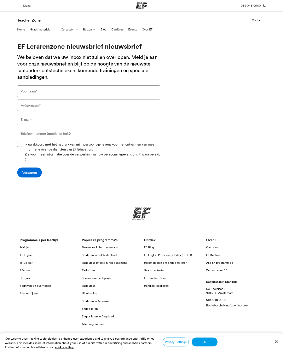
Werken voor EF (216, 270)
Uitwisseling (89, 293)
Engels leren (90, 309)
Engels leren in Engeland (98, 316)
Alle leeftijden (29, 293)
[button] (24, 5)
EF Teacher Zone (155, 278)
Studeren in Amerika (95, 301)
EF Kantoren (214, 255)
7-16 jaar (25, 247)
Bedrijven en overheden (35, 286)
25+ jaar (25, 270)
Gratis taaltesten (154, 270)
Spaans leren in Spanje (96, 278)
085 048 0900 (216, 300)
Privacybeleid (149, 154)
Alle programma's (93, 324)
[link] (29, 20)
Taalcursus (88, 286)
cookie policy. (64, 347)
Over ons (212, 247)
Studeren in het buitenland (99, 255)
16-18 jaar (26, 255)
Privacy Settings (175, 342)
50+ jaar (25, 278)
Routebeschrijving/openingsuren (227, 305)
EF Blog (149, 247)
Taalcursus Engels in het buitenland (104, 263)
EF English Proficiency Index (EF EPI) (168, 255)
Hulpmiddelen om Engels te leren (165, 263)
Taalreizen (88, 270)
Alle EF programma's (219, 263)
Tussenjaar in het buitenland (100, 247)
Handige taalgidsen (156, 286)
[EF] (141, 5)
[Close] (276, 341)
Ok (204, 342)
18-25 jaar (26, 263)
